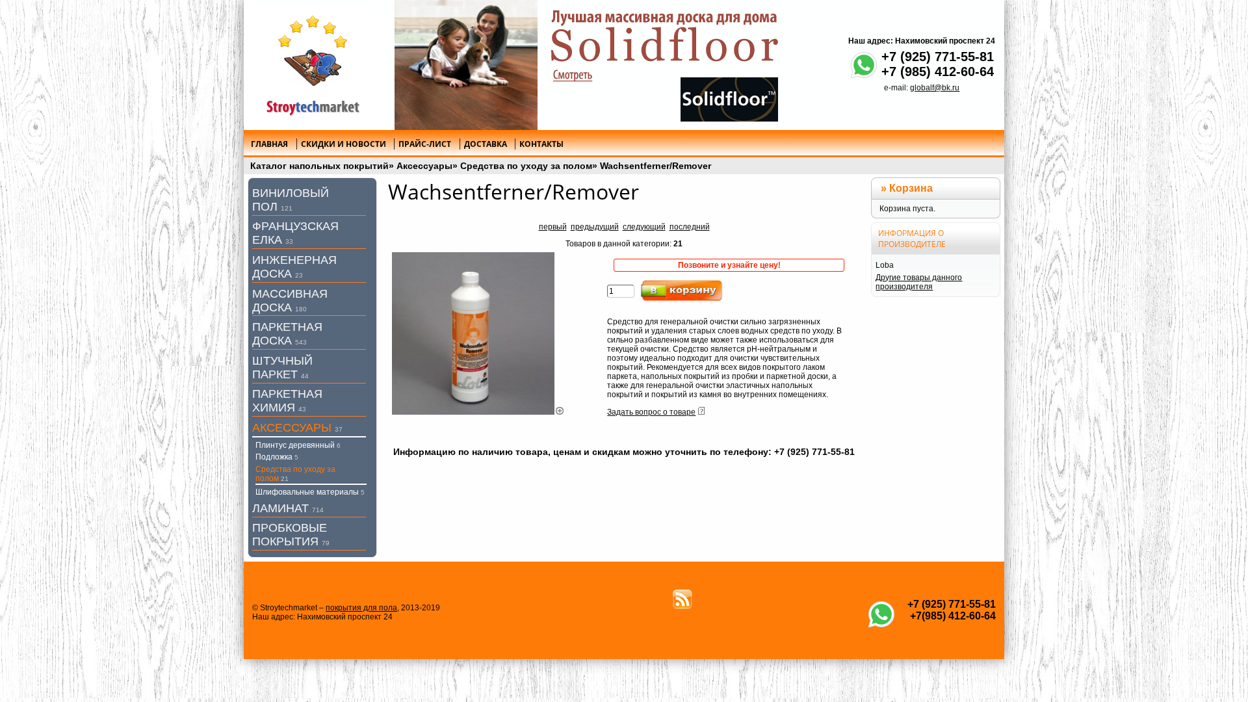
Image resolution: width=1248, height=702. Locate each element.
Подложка (276, 457)
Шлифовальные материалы (310, 492)
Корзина (911, 188)
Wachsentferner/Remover (655, 166)
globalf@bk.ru (934, 87)
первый (553, 226)
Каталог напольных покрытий (319, 166)
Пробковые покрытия (291, 534)
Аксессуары (424, 166)
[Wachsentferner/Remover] (478, 412)
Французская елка (295, 233)
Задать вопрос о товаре (651, 412)
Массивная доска (290, 300)
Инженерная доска (294, 267)
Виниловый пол (290, 200)
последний (690, 226)
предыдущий (595, 226)
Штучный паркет (282, 367)
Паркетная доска (287, 333)
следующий (644, 226)
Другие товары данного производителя (919, 282)
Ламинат (288, 508)
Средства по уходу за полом (526, 166)
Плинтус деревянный (298, 445)
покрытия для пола (361, 607)
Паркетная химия (287, 400)
